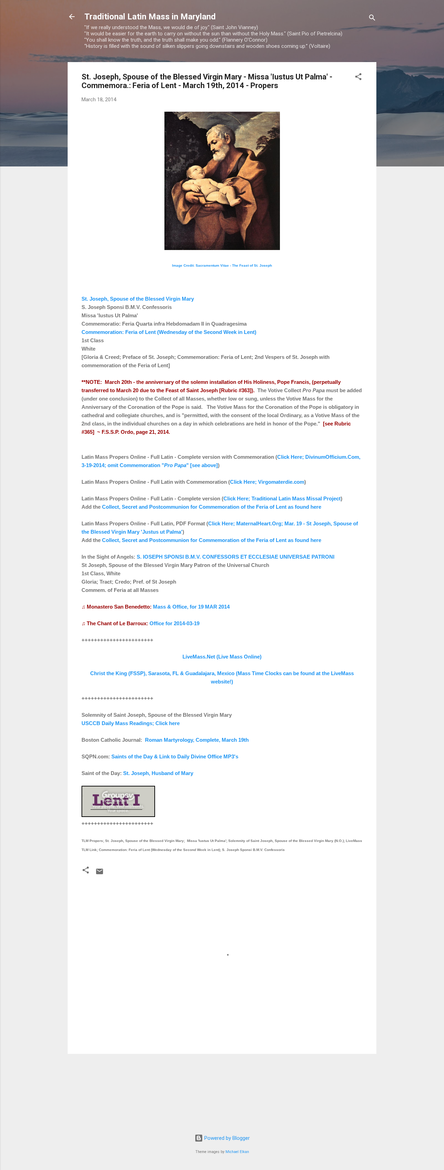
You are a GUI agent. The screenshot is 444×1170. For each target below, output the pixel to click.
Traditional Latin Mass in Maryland (150, 16)
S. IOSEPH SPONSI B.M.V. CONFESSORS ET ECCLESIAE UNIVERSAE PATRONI (235, 557)
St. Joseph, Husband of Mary (158, 773)
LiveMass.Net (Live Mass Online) (222, 657)
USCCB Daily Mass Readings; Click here (131, 723)
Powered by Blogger (226, 1138)
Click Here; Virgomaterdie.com (267, 482)
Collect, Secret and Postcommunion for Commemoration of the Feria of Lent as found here (211, 507)
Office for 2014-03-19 (174, 623)
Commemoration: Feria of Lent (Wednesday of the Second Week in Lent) (169, 332)
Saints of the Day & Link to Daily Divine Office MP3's (174, 756)
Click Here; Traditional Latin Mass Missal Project (282, 498)
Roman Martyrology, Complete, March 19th (197, 740)
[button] (358, 77)
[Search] (372, 18)
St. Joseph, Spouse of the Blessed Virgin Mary (138, 299)
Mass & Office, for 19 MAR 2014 (191, 607)
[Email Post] (99, 874)
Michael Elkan (237, 1152)
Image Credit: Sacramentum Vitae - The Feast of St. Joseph (222, 265)
